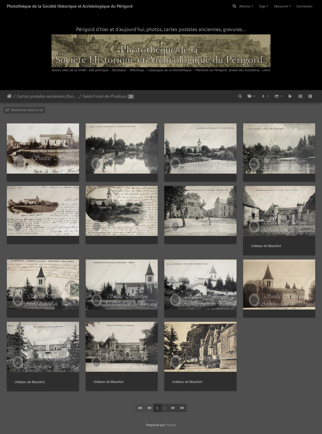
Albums (245, 6)
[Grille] (300, 96)
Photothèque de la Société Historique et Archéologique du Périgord (70, 6)
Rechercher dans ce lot (26, 110)
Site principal (98, 70)
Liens (266, 70)
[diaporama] (290, 96)
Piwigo (171, 425)
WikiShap (137, 70)
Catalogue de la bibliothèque (170, 70)
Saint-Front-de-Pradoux (104, 96)
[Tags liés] (251, 96)
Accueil (9, 96)
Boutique (119, 70)
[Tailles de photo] (278, 96)
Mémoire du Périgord (211, 70)
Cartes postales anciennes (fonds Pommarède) (47, 96)
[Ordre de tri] (265, 96)
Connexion (304, 6)
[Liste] (310, 96)
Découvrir (281, 6)
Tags (262, 6)
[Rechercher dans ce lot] (240, 96)
